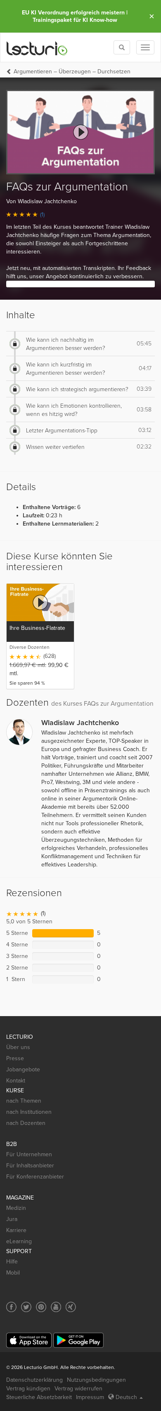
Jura (11, 1219)
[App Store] (29, 1340)
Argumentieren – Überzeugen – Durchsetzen (72, 71)
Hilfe (12, 1261)
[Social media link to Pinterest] (41, 1307)
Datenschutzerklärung (34, 1379)
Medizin (16, 1207)
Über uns (18, 1047)
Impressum (90, 1397)
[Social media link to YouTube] (56, 1307)
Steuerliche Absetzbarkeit (39, 1397)
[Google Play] (78, 1340)
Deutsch (126, 1397)
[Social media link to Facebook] (11, 1307)
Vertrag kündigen (28, 1388)
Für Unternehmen (29, 1154)
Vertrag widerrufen (78, 1388)
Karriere (16, 1230)
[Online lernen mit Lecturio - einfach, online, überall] (37, 47)
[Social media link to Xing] (71, 1307)
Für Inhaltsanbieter (30, 1165)
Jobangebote (23, 1069)
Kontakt (15, 1080)
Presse (15, 1058)
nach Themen (23, 1100)
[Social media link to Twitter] (26, 1307)
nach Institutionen (29, 1111)
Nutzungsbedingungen (96, 1379)
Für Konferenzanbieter (35, 1176)
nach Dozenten (25, 1123)
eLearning (19, 1241)
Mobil (13, 1272)
